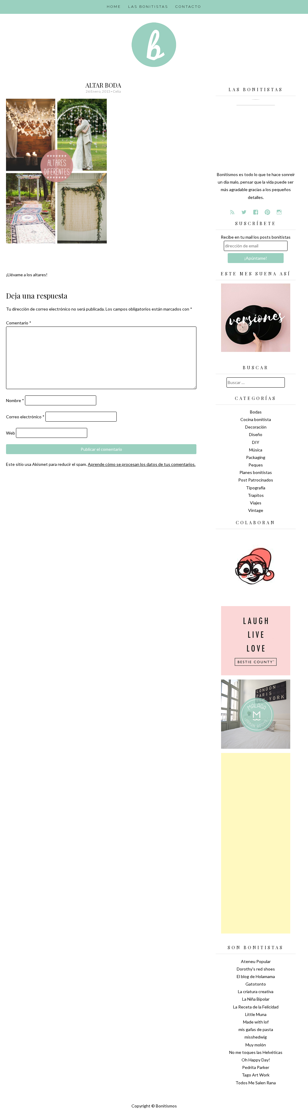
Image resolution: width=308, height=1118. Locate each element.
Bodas (256, 411)
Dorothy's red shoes (256, 968)
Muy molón (255, 1044)
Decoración (255, 426)
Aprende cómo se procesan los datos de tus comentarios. (142, 464)
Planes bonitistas (255, 472)
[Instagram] (279, 212)
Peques (255, 464)
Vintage (255, 510)
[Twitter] (244, 212)
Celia (117, 91)
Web (10, 432)
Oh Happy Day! (256, 1059)
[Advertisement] (255, 843)
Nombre (15, 400)
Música (255, 449)
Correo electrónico (25, 416)
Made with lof (256, 1021)
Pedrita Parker (255, 1067)
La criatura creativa (255, 991)
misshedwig (256, 1036)
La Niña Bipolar (256, 999)
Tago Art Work (256, 1074)
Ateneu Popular (256, 961)
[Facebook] (255, 212)
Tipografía (255, 487)
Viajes (255, 502)
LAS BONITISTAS (148, 7)
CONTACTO (188, 7)
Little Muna (255, 1014)
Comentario (18, 322)
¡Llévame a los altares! (27, 274)
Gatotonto (255, 983)
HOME (114, 7)
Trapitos (256, 495)
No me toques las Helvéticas (255, 1052)
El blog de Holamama (256, 976)
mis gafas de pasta (256, 1029)
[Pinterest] (267, 212)
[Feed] (232, 212)
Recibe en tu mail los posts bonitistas (256, 237)
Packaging (255, 457)
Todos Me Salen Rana (256, 1082)
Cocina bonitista (255, 419)
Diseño (255, 434)
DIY (255, 442)
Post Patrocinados (255, 479)
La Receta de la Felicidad (256, 1006)
